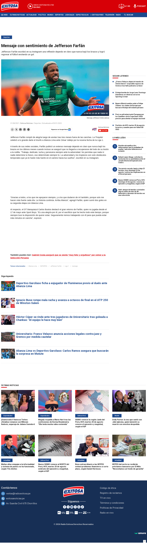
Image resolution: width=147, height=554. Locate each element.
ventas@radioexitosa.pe (18, 493)
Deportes (59, 15)
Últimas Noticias (17, 15)
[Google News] (78, 506)
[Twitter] (16, 129)
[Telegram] (28, 129)
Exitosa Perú (97, 15)
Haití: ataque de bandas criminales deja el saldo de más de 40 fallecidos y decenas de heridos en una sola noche (131, 192)
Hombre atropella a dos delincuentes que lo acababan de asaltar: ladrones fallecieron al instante (130, 148)
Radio (118, 15)
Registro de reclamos (111, 493)
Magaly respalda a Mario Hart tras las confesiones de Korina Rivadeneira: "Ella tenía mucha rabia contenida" (54, 422)
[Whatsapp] (12, 129)
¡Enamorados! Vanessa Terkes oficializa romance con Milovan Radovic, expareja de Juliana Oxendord (18, 422)
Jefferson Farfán (56, 266)
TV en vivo (105, 498)
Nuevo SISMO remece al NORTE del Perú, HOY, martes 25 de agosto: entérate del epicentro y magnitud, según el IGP (53, 467)
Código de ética (108, 488)
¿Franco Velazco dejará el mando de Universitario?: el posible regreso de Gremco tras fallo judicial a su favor (129, 84)
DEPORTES (43, 266)
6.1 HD (127, 6)
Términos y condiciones (112, 502)
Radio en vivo (107, 512)
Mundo (50, 15)
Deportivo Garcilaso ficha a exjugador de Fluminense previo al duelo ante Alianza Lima (61, 285)
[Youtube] (71, 506)
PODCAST (141, 6)
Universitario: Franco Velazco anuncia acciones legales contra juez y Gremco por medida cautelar (59, 335)
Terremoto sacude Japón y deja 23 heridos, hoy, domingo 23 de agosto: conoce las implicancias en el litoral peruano (131, 171)
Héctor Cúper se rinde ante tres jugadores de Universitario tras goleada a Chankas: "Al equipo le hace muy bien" (62, 318)
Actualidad (31, 15)
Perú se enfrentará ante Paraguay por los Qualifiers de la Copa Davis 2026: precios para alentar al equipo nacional (130, 116)
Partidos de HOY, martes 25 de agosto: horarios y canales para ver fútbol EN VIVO (130, 127)
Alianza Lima (32, 266)
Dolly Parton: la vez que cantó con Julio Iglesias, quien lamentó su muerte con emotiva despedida (127, 422)
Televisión (109, 15)
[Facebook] (20, 129)
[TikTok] (82, 506)
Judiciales (69, 15)
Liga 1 (67, 266)
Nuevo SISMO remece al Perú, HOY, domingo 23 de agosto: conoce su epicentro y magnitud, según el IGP (131, 182)
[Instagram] (75, 506)
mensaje (75, 266)
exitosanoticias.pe (15, 498)
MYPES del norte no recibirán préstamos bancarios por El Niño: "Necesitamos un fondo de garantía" (128, 466)
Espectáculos (82, 15)
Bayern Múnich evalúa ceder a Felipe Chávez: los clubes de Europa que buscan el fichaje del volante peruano (129, 106)
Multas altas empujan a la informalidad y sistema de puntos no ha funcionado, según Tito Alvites (17, 466)
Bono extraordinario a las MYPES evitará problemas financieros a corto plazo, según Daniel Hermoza (91, 466)
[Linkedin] (24, 129)
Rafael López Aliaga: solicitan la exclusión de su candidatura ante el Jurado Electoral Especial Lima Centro (131, 159)
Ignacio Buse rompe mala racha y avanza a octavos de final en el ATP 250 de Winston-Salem (62, 301)
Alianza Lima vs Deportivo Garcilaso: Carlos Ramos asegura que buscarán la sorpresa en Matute (62, 352)
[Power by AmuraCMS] (140, 533)
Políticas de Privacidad (111, 507)
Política (42, 15)
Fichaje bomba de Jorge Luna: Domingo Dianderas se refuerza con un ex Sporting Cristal (130, 95)
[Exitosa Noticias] (11, 6)
